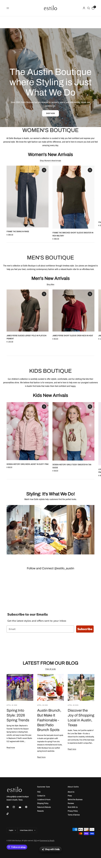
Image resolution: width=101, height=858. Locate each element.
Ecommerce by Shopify (47, 840)
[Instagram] (16, 807)
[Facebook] (9, 807)
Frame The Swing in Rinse (18, 231)
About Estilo (73, 787)
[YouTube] (22, 807)
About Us (71, 791)
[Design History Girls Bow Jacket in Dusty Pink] (28, 431)
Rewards (40, 811)
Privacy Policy (73, 811)
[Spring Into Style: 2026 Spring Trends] (20, 687)
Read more (11, 747)
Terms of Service (74, 814)
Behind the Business (75, 799)
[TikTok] (9, 814)
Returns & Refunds (44, 807)
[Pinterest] (28, 807)
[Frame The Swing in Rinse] (28, 196)
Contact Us (41, 795)
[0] (92, 8)
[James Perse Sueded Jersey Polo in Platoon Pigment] (28, 310)
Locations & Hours (43, 799)
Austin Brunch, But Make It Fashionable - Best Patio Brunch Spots (49, 720)
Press (70, 795)
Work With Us (73, 807)
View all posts (50, 669)
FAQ (39, 791)
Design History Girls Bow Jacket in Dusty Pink (28, 464)
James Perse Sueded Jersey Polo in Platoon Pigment (26, 337)
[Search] (88, 8)
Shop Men (50, 284)
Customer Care (43, 787)
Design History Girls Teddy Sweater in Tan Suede (71, 466)
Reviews (71, 803)
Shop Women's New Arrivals (50, 160)
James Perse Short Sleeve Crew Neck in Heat (72, 335)
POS (35, 840)
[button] (50, 113)
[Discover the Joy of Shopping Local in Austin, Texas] (81, 687)
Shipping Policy (42, 803)
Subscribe (84, 629)
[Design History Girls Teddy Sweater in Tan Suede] (73, 431)
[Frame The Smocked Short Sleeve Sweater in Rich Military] (73, 197)
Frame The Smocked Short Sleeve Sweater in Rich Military (72, 234)
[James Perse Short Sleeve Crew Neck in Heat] (73, 310)
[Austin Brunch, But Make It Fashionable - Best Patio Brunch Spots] (50, 687)
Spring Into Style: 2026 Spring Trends (18, 715)
